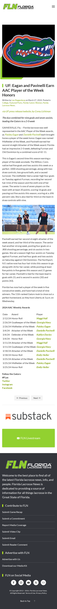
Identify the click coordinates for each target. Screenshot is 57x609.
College (5, 103)
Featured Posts (15, 103)
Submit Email (8, 538)
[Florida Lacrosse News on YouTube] (28, 582)
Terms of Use (30, 593)
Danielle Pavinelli (32, 134)
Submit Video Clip (11, 531)
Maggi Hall (41, 318)
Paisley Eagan (12, 134)
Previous (23, 398)
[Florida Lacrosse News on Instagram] (21, 582)
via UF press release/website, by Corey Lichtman (26, 111)
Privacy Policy (41, 593)
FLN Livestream (30, 438)
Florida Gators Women (32, 103)
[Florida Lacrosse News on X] (36, 582)
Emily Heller (42, 354)
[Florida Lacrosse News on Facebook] (13, 582)
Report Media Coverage (14, 525)
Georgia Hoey (43, 322)
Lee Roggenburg (18, 100)
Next (35, 398)
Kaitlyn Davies (43, 334)
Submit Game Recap (12, 512)
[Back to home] (18, 6)
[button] (53, 6)
